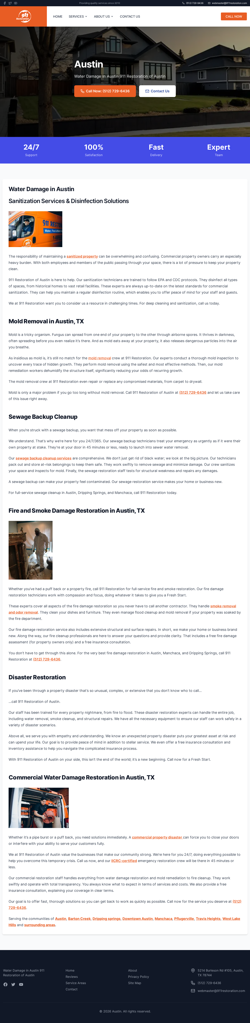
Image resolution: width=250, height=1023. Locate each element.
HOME (57, 16)
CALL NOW (234, 16)
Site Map (134, 983)
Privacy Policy (138, 977)
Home (70, 970)
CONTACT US (130, 16)
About (132, 970)
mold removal (99, 358)
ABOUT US (102, 16)
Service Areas (76, 983)
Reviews (72, 977)
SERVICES (76, 16)
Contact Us (160, 91)
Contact (72, 989)
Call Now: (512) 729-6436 (108, 91)
